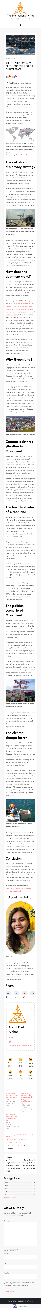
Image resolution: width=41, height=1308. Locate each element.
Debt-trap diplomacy (24, 1146)
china (13, 1146)
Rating (6, 1250)
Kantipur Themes (27, 1301)
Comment (7, 1221)
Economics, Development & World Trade (19, 1135)
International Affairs (16, 1139)
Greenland (10, 1149)
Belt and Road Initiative (23, 155)
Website (6, 1273)
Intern (11, 1037)
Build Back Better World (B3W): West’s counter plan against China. (12, 1096)
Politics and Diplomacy (15, 1142)
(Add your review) (10, 1198)
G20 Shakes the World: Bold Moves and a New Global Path (11, 1117)
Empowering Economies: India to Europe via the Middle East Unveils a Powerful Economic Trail (26, 1098)
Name (6, 1253)
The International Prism (20, 16)
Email (6, 1263)
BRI (8, 1146)
